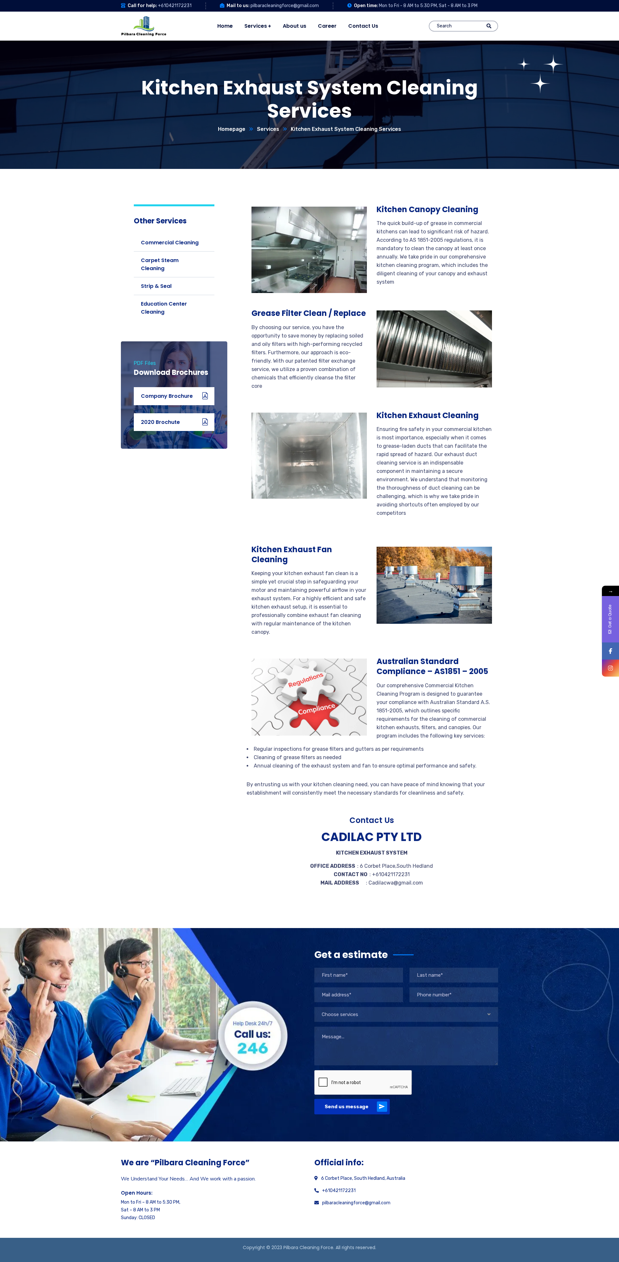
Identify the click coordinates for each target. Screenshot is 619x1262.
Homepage (231, 129)
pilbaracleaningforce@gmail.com (285, 5)
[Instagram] (610, 668)
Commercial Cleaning (170, 242)
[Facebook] (610, 651)
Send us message (346, 1107)
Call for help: (142, 5)
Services (268, 129)
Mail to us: (238, 5)
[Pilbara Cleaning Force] (144, 26)
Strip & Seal (156, 286)
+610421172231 (175, 5)
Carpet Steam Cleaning (160, 264)
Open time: (366, 5)
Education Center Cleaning (164, 308)
